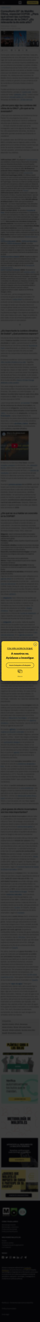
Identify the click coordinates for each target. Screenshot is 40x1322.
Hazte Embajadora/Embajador (20, 665)
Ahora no (20, 676)
